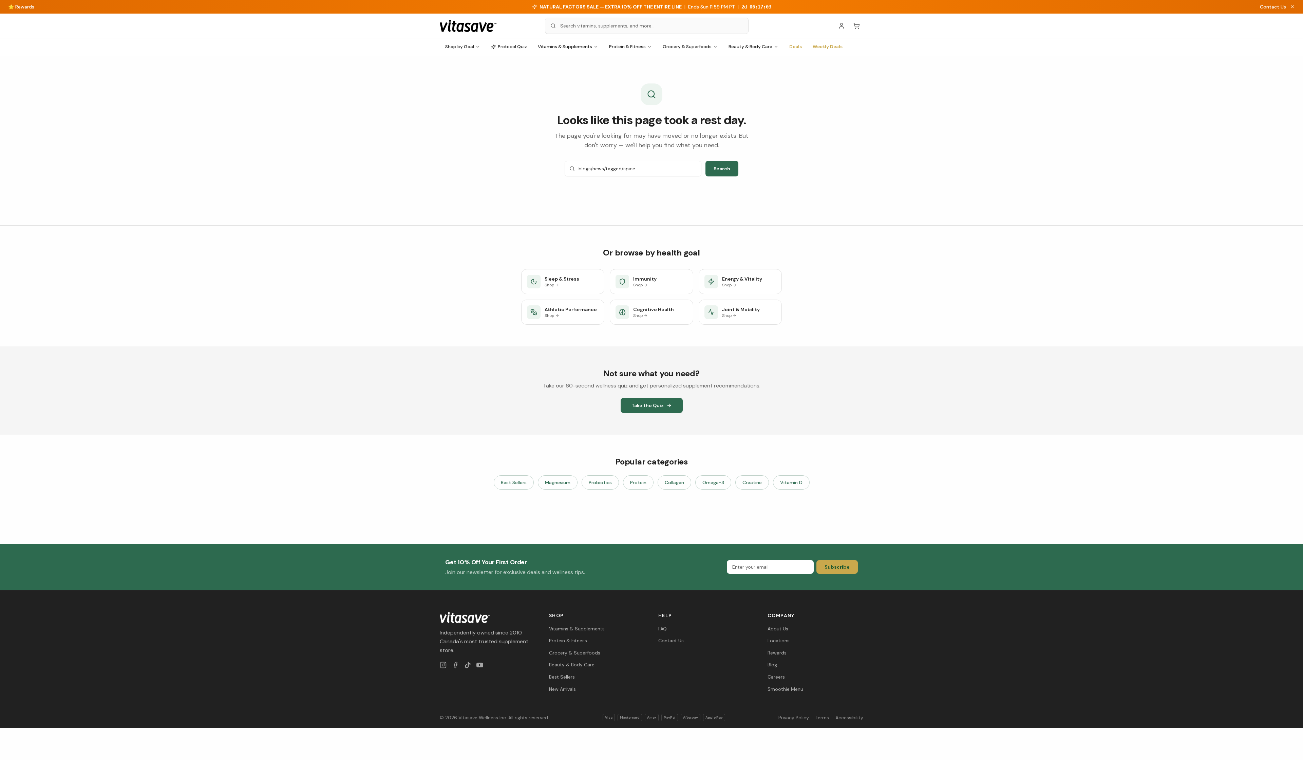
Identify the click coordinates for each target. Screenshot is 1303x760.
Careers (776, 677)
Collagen (674, 482)
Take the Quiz (647, 405)
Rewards (777, 653)
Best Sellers (514, 482)
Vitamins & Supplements (565, 47)
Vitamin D (791, 482)
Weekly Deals (828, 47)
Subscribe (837, 567)
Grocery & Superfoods (687, 47)
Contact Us (1273, 7)
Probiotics (600, 482)
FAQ (662, 629)
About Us (778, 629)
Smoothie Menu (785, 689)
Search (722, 169)
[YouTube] (479, 665)
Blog (772, 665)
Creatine (752, 482)
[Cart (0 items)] (856, 26)
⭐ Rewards (21, 7)
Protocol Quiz (512, 47)
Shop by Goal (459, 47)
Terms (822, 718)
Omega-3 (713, 482)
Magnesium (557, 482)
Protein (638, 482)
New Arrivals (562, 689)
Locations (779, 641)
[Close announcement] (1292, 6)
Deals (795, 47)
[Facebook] (455, 665)
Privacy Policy (793, 718)
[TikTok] (467, 665)
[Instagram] (443, 665)
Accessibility (849, 718)
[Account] (841, 26)
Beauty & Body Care (750, 47)
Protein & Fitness (627, 47)
